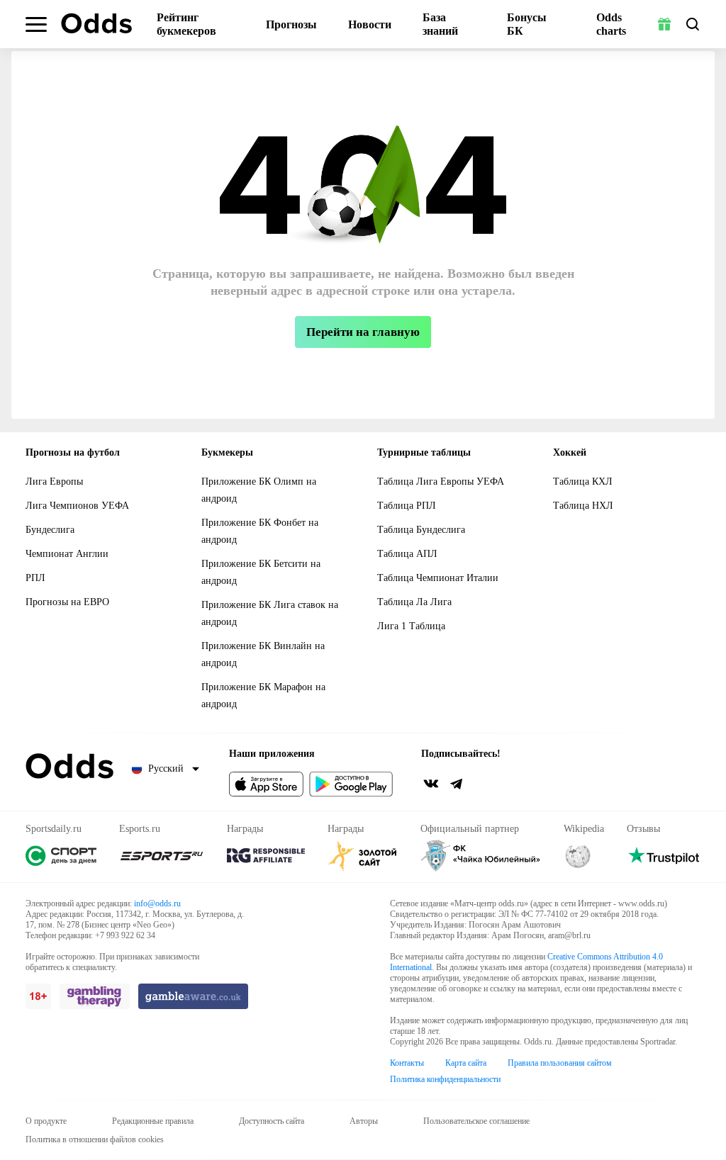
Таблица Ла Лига (414, 602)
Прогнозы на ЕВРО (67, 602)
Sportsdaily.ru (61, 856)
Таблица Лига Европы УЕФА (440, 481)
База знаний (440, 24)
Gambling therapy (95, 996)
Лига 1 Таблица (411, 626)
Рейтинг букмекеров (186, 24)
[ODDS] (96, 23)
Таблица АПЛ (407, 553)
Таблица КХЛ (583, 481)
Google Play (351, 784)
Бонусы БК (527, 24)
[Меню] (36, 24)
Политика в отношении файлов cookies (95, 1139)
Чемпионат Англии (67, 553)
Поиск (692, 24)
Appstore (266, 784)
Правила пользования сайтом (560, 1063)
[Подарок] (664, 24)
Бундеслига (50, 529)
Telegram (457, 784)
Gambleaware (193, 996)
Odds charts (611, 24)
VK (431, 784)
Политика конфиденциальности (445, 1079)
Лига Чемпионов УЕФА (77, 505)
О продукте (46, 1121)
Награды (266, 856)
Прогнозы (291, 24)
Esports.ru (161, 856)
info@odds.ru (157, 903)
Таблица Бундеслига (421, 529)
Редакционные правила (153, 1121)
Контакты (407, 1063)
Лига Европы (54, 481)
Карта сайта (465, 1063)
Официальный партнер (480, 856)
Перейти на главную (363, 332)
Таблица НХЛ (583, 505)
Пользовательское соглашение (476, 1121)
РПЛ (35, 578)
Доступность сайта (271, 1121)
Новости (369, 24)
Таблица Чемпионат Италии (437, 578)
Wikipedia (578, 856)
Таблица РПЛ (406, 505)
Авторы (364, 1121)
